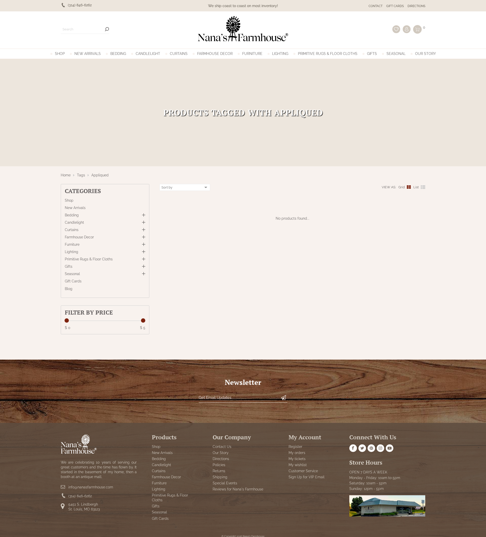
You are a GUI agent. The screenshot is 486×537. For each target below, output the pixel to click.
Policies (219, 465)
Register (295, 447)
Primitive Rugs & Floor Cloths (327, 54)
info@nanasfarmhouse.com (90, 487)
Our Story (425, 54)
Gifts (372, 54)
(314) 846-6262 (80, 496)
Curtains (179, 54)
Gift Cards (395, 6)
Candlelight (148, 54)
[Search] (107, 29)
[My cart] (417, 29)
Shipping (220, 477)
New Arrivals (87, 54)
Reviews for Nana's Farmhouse (238, 489)
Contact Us (222, 447)
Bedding (118, 54)
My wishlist (298, 465)
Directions (416, 6)
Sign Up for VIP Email (307, 477)
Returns (219, 471)
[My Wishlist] (396, 29)
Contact (375, 6)
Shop (60, 54)
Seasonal (396, 54)
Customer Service (303, 471)
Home (66, 175)
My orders (297, 453)
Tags (81, 175)
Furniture (252, 54)
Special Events (225, 483)
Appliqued (100, 175)
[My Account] (407, 29)
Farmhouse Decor (215, 54)
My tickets (297, 459)
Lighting (280, 54)
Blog (68, 288)
